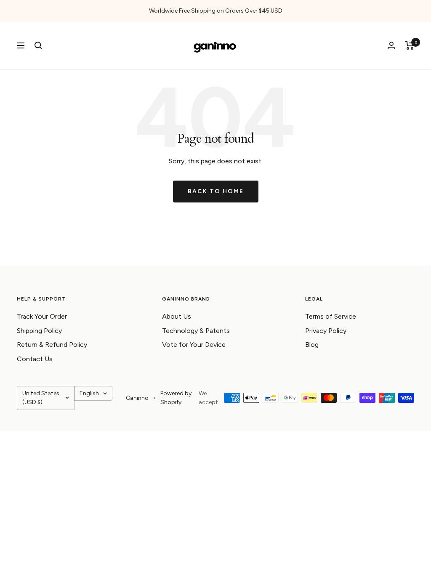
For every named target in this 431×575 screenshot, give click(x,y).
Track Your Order (42, 316)
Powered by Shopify (176, 398)
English (89, 393)
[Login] (391, 45)
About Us (176, 316)
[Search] (38, 45)
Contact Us (35, 359)
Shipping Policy (39, 331)
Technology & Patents (196, 331)
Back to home (216, 191)
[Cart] (409, 45)
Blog (312, 345)
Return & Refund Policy (52, 345)
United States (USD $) (40, 398)
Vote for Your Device (194, 345)
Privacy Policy (325, 331)
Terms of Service (330, 316)
